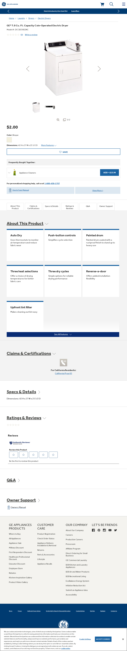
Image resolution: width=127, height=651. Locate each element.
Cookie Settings (85, 639)
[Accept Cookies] (123, 639)
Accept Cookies (103, 639)
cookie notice (65, 648)
